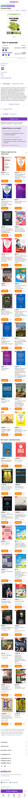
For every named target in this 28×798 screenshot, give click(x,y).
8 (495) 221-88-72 (6, 760)
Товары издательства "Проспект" (8, 153)
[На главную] (14, 2)
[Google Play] (14, 782)
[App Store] (4, 782)
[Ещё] (25, 791)
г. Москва (23, 45)
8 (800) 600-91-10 (6, 758)
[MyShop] (6, 772)
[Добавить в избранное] (10, 181)
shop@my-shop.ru (6, 763)
